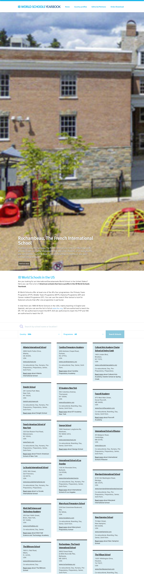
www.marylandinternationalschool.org (109, 488)
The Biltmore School (31, 546)
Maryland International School (107, 474)
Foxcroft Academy (102, 393)
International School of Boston (107, 431)
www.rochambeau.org (67, 564)
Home (67, 6)
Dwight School (29, 387)
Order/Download (117, 6)
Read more (27, 373)
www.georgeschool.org (67, 440)
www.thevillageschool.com (104, 569)
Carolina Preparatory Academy (71, 347)
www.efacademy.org (66, 402)
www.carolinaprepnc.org (68, 362)
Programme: (68, 334)
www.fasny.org (28, 442)
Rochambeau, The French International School (69, 545)
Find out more (24, 263)
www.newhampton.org (103, 532)
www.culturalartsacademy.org (106, 365)
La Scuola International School (35, 467)
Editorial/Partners (99, 6)
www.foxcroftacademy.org (105, 408)
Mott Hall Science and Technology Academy (32, 509)
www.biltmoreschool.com (32, 561)
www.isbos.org (100, 445)
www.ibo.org (57, 308)
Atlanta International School (34, 347)
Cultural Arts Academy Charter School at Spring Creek (107, 348)
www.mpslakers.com (66, 518)
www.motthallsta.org (30, 526)
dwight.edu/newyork (30, 401)
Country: (23, 334)
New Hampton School (104, 517)
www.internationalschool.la (68, 478)
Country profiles (80, 6)
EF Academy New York (68, 388)
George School (65, 425)
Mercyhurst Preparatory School (72, 503)
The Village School (102, 554)
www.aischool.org (29, 362)
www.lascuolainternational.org (34, 482)
